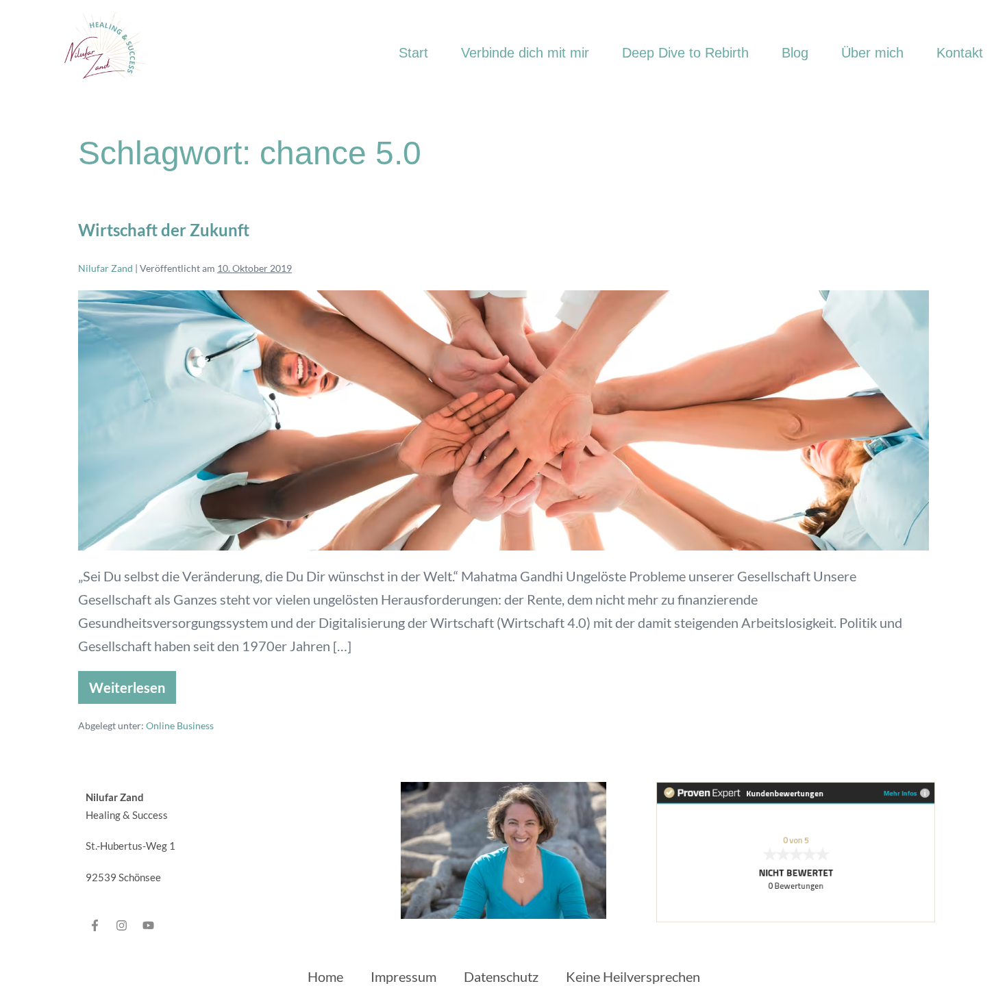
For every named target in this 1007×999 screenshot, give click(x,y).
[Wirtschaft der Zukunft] (503, 420)
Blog (795, 52)
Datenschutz (501, 976)
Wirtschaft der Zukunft (163, 230)
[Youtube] (148, 925)
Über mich (872, 52)
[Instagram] (122, 925)
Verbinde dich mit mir (525, 52)
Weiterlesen (132, 683)
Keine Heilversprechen (633, 976)
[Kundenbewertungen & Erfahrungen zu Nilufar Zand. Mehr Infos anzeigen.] (795, 850)
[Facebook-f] (95, 925)
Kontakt (959, 52)
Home (325, 976)
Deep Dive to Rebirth (685, 52)
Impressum (403, 976)
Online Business (180, 725)
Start (413, 52)
